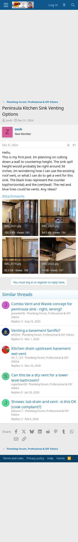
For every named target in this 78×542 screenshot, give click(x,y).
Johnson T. (17, 411)
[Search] (73, 5)
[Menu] (6, 5)
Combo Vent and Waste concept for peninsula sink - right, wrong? (41, 306)
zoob (9, 120)
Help (50, 458)
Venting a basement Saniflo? (35, 330)
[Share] (68, 145)
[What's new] (64, 5)
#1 (74, 145)
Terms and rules (13, 458)
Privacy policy (35, 458)
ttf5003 (15, 335)
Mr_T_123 (17, 358)
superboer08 (19, 384)
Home (61, 458)
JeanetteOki (18, 313)
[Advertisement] (39, 51)
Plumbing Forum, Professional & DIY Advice (41, 315)
